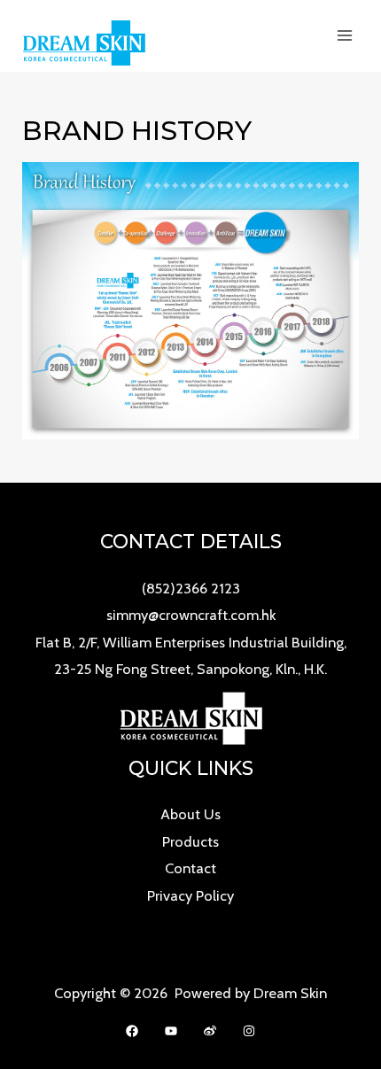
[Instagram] (249, 1031)
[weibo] (210, 1031)
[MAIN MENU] (344, 36)
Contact (190, 868)
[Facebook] (132, 1031)
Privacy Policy (190, 895)
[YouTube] (171, 1031)
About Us (190, 814)
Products (190, 841)
